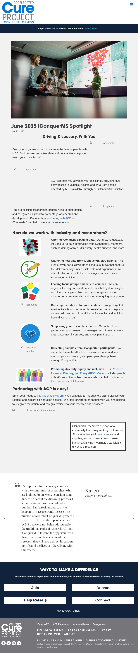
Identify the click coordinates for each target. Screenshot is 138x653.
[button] (4, 518)
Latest (105, 630)
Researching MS (82, 630)
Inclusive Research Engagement (89, 624)
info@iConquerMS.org (50, 395)
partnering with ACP (59, 218)
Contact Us (43, 640)
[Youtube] (14, 643)
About (69, 634)
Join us (101, 434)
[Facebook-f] (3, 643)
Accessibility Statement (99, 640)
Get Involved (49, 634)
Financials (122, 640)
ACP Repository (61, 624)
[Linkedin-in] (19, 643)
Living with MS (50, 630)
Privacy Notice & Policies (67, 640)
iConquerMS (43, 624)
